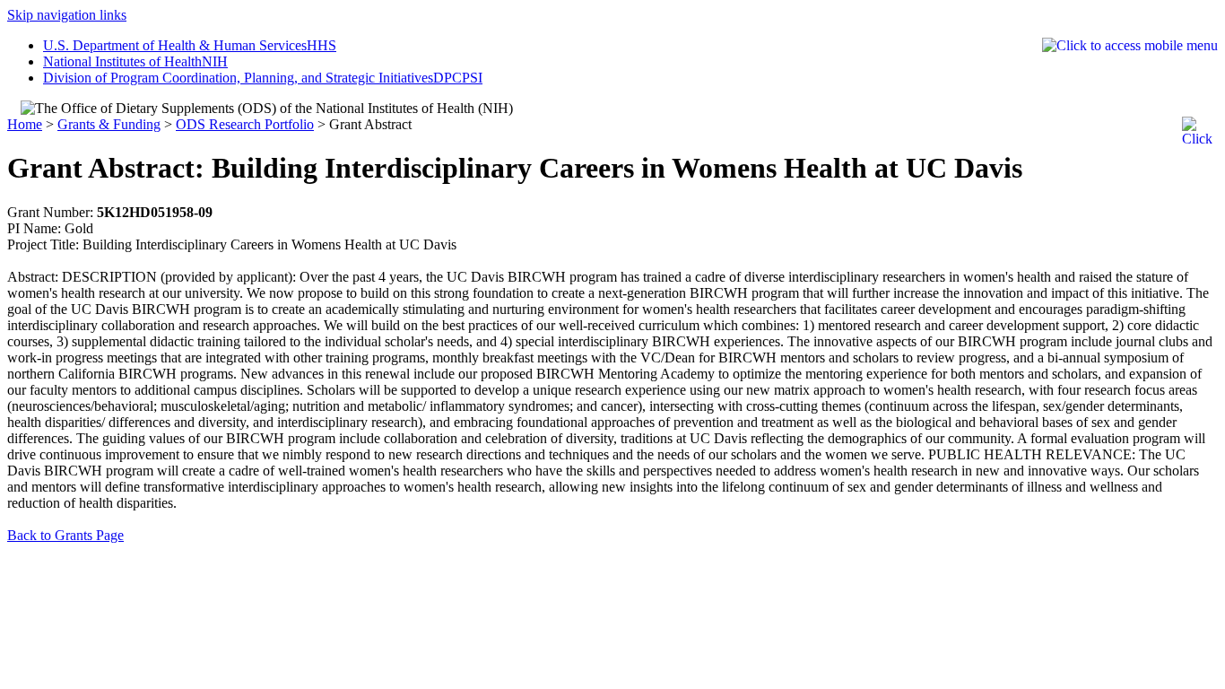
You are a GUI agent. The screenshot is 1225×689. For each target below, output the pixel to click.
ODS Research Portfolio (245, 124)
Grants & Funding (109, 124)
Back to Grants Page (65, 535)
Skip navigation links (66, 14)
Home (24, 124)
